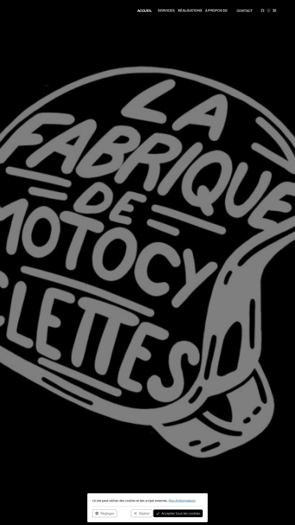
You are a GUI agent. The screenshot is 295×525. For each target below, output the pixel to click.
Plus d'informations (182, 500)
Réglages (107, 513)
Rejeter (144, 513)
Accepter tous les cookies (181, 513)
